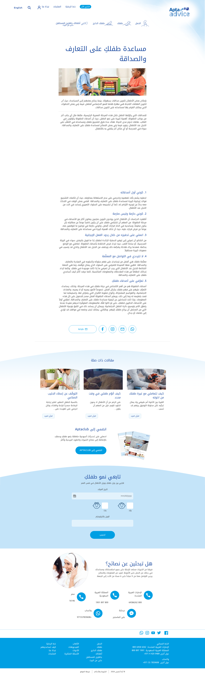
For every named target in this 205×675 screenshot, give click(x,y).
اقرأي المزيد (135, 416)
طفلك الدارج (96, 650)
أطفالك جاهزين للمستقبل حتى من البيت (94, 657)
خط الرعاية (70, 6)
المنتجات (57, 6)
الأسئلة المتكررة (71, 654)
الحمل (99, 644)
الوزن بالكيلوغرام (102, 517)
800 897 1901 (138, 650)
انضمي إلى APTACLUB (91, 450)
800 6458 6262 (139, 647)
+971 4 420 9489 (152, 654)
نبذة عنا (45, 6)
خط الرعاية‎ (51, 644)
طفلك (99, 647)
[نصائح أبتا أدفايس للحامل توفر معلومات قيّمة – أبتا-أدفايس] (175, 14)
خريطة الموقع (85, 671)
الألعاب (76, 644)
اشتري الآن (85, 6)
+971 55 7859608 (151, 662)
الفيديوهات (73, 647)
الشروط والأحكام (100, 671)
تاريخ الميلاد (103, 489)
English (18, 7)
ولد (130, 510)
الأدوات (76, 650)
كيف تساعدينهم (48, 647)
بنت (105, 510)
